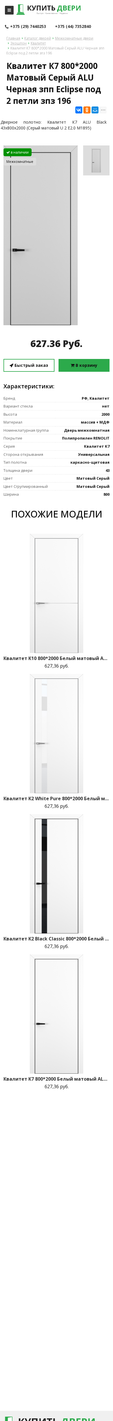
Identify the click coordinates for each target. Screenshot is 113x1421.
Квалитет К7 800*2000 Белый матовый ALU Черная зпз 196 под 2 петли (56, 1079)
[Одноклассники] (86, 109)
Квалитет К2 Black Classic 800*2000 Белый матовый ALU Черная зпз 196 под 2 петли (56, 938)
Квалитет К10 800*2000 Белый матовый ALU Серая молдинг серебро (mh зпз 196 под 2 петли (56, 658)
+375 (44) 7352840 (73, 26)
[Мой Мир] (95, 109)
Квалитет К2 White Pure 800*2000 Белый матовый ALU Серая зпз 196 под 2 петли (56, 798)
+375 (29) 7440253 (28, 26)
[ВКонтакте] (78, 109)
